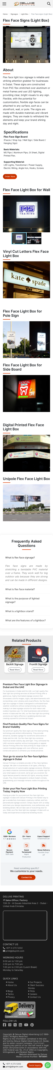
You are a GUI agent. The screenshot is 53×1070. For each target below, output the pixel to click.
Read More (15, 669)
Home (5, 14)
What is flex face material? (20, 589)
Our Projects (35, 982)
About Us (12, 985)
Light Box (24, 14)
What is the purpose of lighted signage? (22, 600)
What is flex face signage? (20, 557)
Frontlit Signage (38, 664)
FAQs (32, 991)
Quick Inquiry (35, 1065)
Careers (33, 994)
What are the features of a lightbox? (25, 620)
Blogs (10, 991)
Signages (14, 14)
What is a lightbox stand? (19, 611)
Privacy (11, 997)
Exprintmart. (39, 1043)
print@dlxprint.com (14, 951)
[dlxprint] (26, 4)
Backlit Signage (14, 664)
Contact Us (26, 877)
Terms (10, 994)
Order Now (10, 176)
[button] (47, 214)
